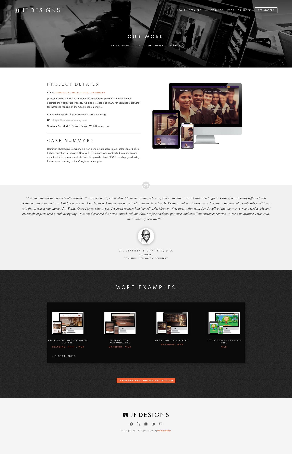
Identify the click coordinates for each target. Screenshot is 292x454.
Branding (59, 347)
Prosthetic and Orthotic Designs (68, 342)
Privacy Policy (164, 430)
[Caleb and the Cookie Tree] (224, 323)
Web (81, 347)
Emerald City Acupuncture (120, 342)
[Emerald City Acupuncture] (120, 323)
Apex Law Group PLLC (172, 340)
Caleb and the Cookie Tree (224, 342)
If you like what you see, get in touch (146, 380)
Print (72, 347)
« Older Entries (63, 356)
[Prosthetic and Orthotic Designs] (68, 323)
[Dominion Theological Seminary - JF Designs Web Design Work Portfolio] (198, 148)
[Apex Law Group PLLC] (172, 323)
